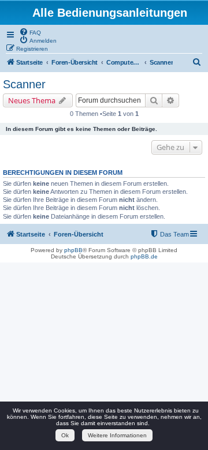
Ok (65, 435)
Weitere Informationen (117, 435)
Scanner (24, 84)
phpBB (73, 250)
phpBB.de (144, 256)
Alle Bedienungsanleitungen (109, 12)
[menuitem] (30, 32)
